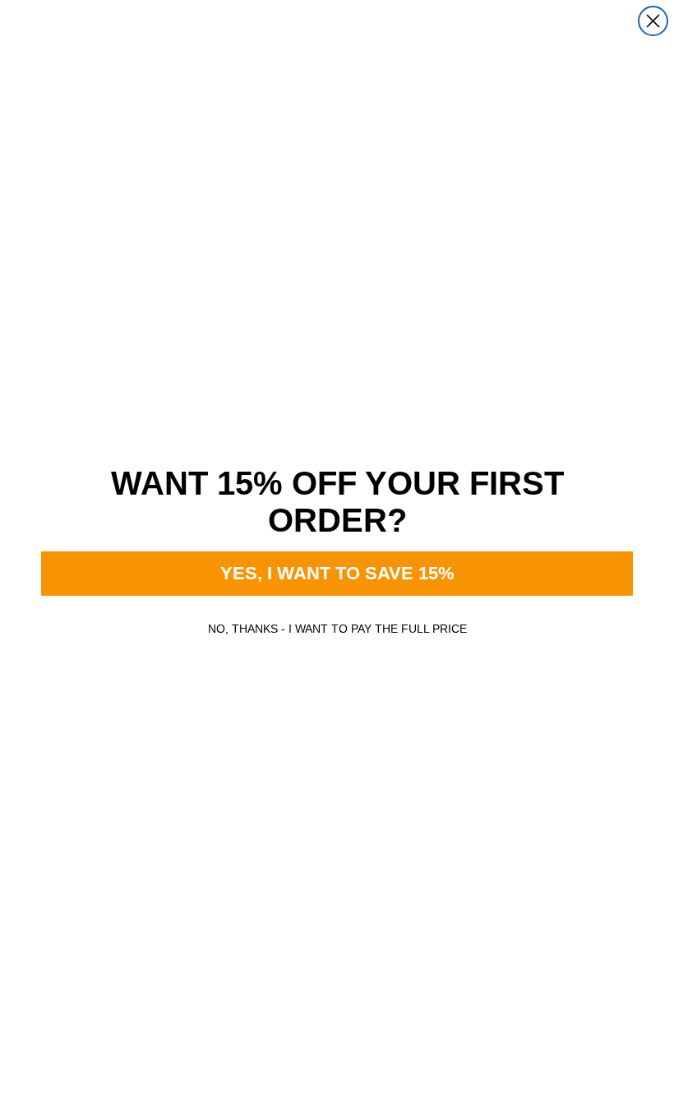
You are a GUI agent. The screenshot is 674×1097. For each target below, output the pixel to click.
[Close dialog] (653, 21)
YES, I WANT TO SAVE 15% (337, 573)
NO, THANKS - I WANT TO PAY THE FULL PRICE (337, 628)
